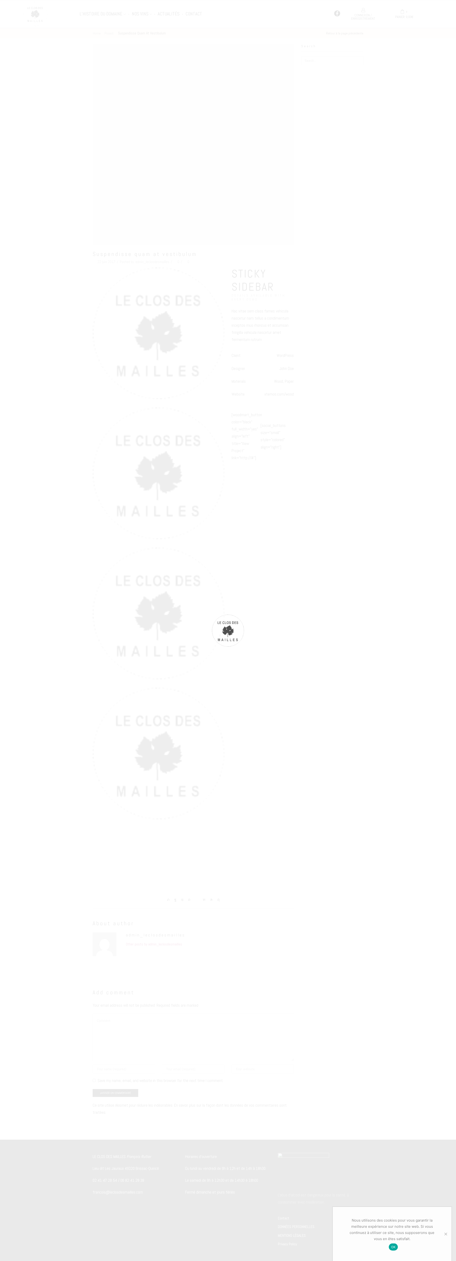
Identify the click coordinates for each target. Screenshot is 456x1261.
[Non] (445, 1234)
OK (393, 1247)
